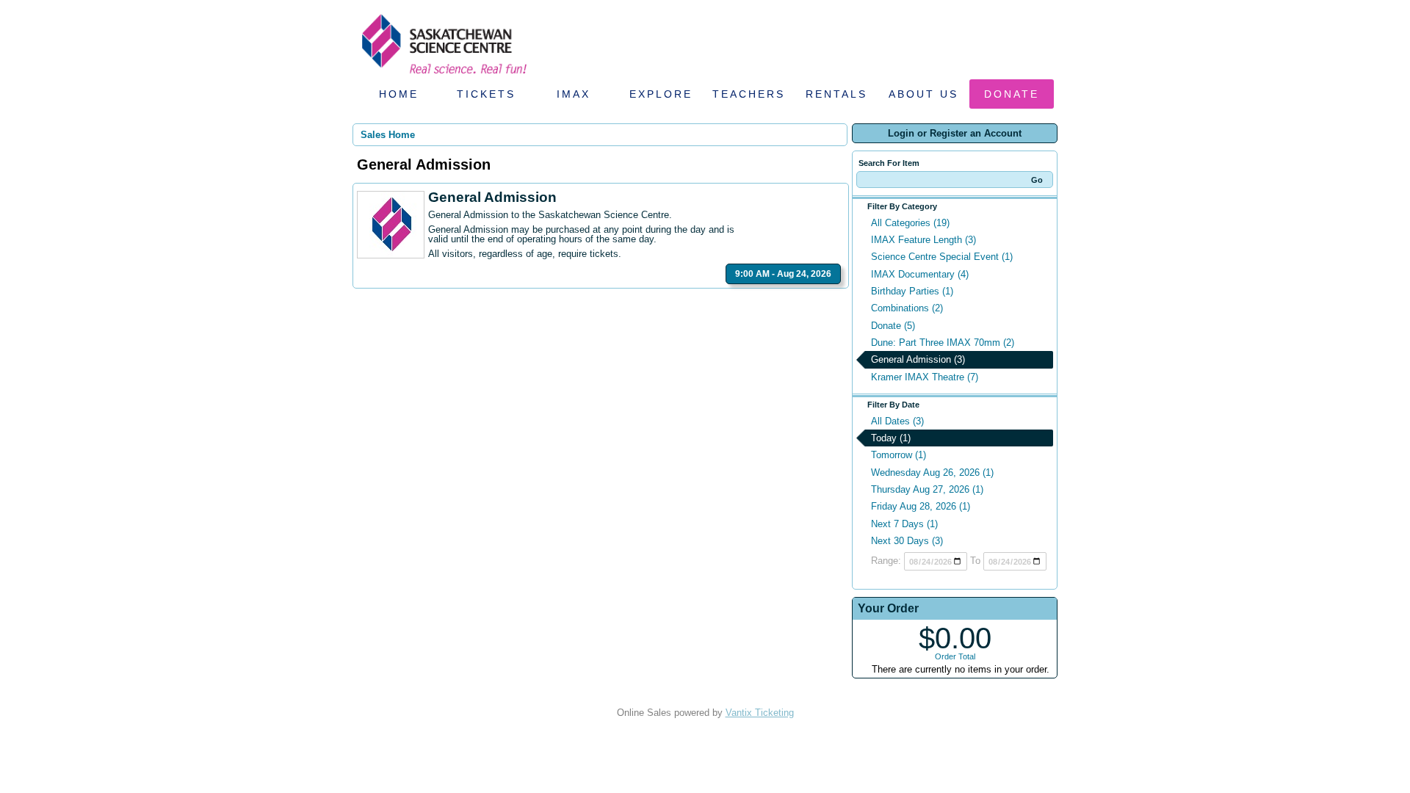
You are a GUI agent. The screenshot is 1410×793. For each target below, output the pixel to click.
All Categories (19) (910, 222)
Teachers (748, 94)
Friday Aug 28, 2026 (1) (920, 506)
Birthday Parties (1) (912, 291)
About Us (923, 94)
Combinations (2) (907, 308)
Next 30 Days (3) (907, 540)
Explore (661, 94)
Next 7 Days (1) (904, 523)
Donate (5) (893, 325)
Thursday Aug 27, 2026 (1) (927, 489)
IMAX (573, 94)
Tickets (486, 94)
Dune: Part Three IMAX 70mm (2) (942, 342)
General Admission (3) (918, 359)
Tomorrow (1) (898, 454)
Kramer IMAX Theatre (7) (924, 377)
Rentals (836, 94)
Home (399, 94)
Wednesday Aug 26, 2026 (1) (932, 472)
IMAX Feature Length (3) (923, 239)
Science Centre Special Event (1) (942, 256)
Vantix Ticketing (760, 712)
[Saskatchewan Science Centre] (442, 75)
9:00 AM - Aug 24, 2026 (783, 274)
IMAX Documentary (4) (920, 274)
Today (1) (891, 437)
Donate (1011, 94)
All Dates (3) (897, 421)
